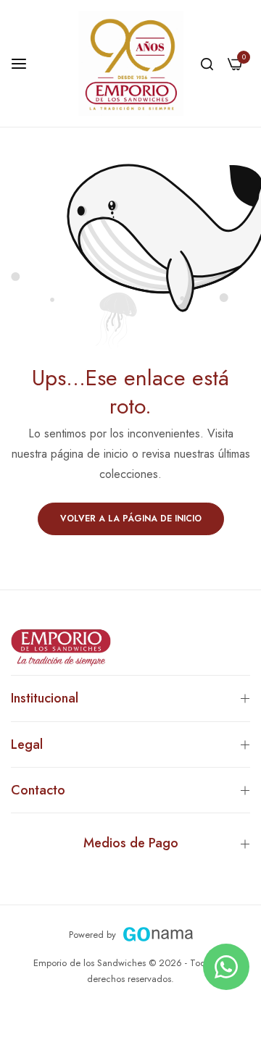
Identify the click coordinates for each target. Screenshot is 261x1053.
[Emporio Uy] (130, 63)
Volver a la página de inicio (131, 518)
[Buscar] (207, 64)
